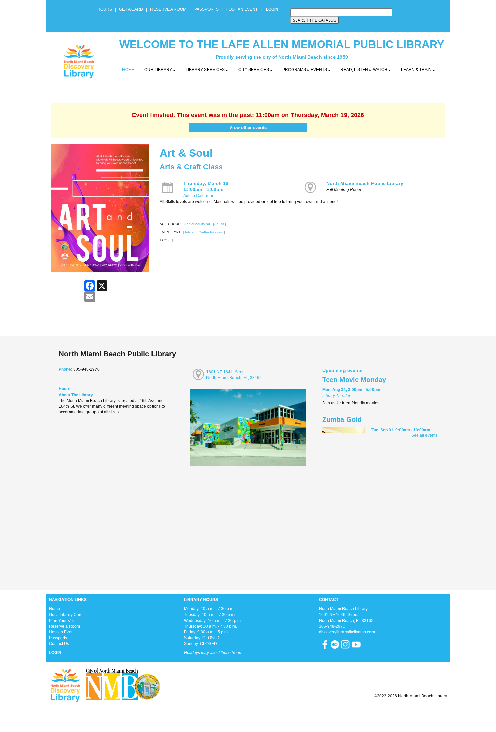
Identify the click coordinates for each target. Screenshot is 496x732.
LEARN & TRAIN (417, 69)
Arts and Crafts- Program (204, 232)
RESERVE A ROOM (168, 9)
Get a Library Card (66, 614)
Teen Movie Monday (354, 379)
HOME (128, 69)
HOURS (105, 9)
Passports (58, 637)
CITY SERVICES (254, 69)
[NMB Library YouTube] (356, 644)
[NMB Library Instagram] (345, 644)
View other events (248, 127)
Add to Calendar (198, 195)
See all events (424, 435)
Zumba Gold (342, 419)
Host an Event (62, 632)
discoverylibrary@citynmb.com (347, 632)
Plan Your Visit (62, 620)
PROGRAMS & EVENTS (305, 69)
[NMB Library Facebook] (325, 644)
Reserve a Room (64, 626)
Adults (219, 224)
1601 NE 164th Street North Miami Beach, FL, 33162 (234, 375)
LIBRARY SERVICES (206, 69)
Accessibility (261, 712)
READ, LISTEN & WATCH (364, 69)
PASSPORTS (208, 9)
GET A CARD (131, 9)
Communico (289, 712)
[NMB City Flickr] (335, 644)
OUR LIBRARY (158, 69)
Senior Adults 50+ (198, 224)
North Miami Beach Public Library (364, 183)
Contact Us (59, 643)
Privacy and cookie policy (220, 712)
